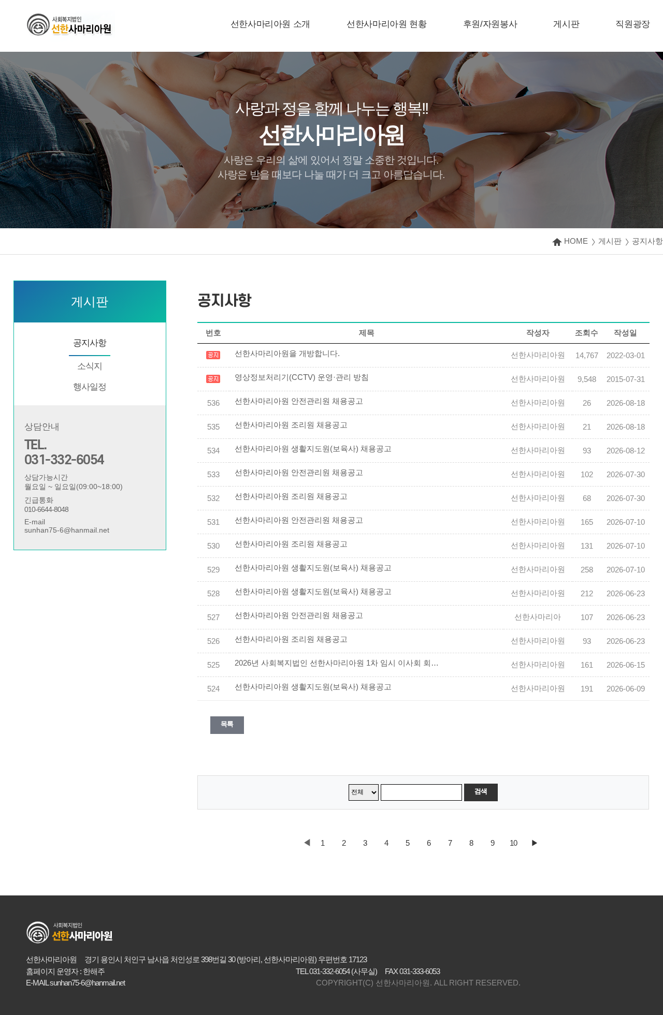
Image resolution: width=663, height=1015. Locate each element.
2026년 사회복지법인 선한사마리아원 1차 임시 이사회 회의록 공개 (338, 663)
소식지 (89, 366)
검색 (480, 791)
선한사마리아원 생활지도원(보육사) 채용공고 (313, 449)
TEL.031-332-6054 (64, 452)
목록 (227, 724)
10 (513, 843)
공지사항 (89, 343)
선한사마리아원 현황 (387, 24)
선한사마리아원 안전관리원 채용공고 (299, 401)
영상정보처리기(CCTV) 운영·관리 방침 (302, 377)
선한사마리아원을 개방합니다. (287, 353)
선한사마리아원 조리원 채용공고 (291, 425)
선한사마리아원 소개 (270, 24)
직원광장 (632, 24)
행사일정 (89, 387)
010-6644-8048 (46, 509)
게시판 (566, 24)
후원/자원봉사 (490, 24)
